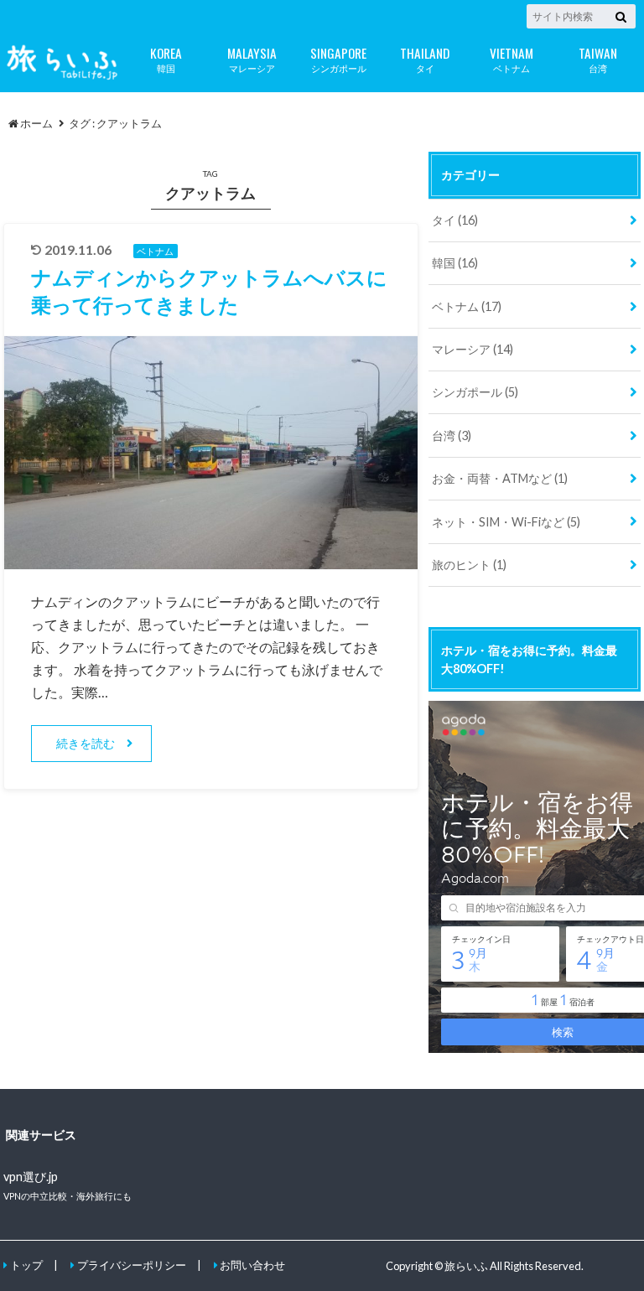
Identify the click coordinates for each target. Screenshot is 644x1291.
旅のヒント (469, 564)
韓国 (166, 58)
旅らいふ (466, 1266)
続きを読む (85, 743)
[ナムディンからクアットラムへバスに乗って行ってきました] (211, 559)
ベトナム (511, 58)
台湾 (598, 58)
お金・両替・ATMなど (500, 478)
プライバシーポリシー (131, 1265)
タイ (424, 58)
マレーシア (252, 58)
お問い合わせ (252, 1265)
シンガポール (338, 58)
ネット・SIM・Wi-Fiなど (506, 522)
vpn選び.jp (30, 1176)
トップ (26, 1265)
